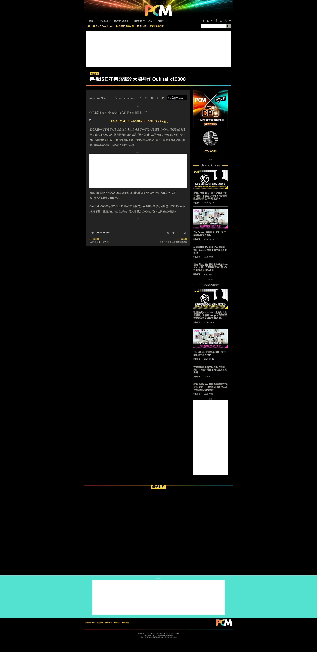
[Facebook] (203, 21)
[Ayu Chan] (210, 138)
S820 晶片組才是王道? (99, 242)
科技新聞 (94, 73)
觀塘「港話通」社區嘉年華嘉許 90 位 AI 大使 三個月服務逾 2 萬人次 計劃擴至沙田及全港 (211, 267)
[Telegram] (151, 97)
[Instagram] (208, 21)
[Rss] (230, 21)
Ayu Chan (101, 98)
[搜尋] (228, 26)
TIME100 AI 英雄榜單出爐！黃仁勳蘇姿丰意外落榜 (209, 233)
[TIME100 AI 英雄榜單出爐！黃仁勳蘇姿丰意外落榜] (210, 219)
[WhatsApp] (145, 97)
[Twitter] (225, 21)
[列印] (162, 97)
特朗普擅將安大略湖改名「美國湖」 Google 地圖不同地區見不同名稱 (210, 250)
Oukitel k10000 (102, 232)
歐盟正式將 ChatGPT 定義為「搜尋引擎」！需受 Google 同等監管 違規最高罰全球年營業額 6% (210, 196)
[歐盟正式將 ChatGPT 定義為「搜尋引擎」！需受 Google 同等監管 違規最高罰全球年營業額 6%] (210, 179)
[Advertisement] (158, 48)
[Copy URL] (157, 97)
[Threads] (216, 21)
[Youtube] (212, 21)
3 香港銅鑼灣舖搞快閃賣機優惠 (173, 242)
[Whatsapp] (221, 21)
